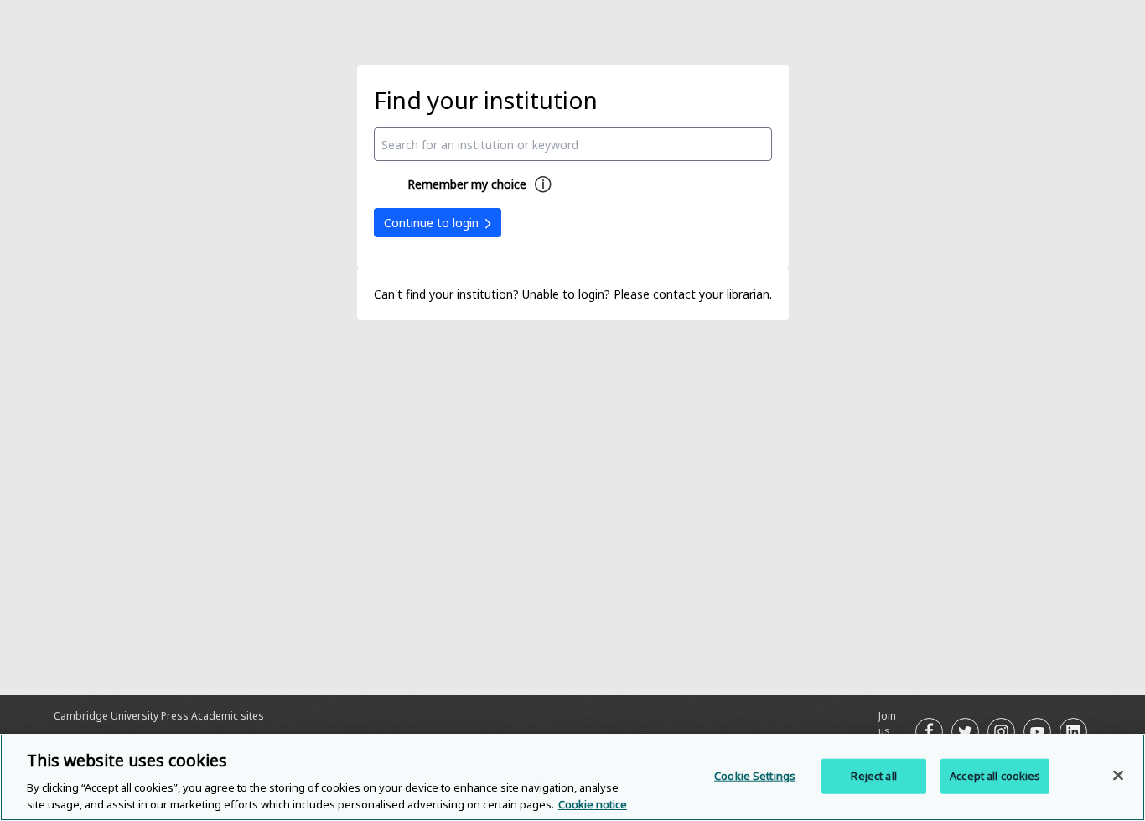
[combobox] (573, 144)
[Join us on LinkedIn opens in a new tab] (1073, 732)
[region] (572, 777)
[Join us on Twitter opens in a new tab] (965, 732)
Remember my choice (466, 184)
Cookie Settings (754, 775)
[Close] (1118, 775)
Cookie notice (592, 803)
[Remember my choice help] (543, 184)
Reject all (873, 775)
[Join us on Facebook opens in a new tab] (929, 732)
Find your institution (486, 100)
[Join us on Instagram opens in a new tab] (1001, 732)
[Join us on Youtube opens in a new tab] (1037, 732)
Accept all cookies (995, 775)
